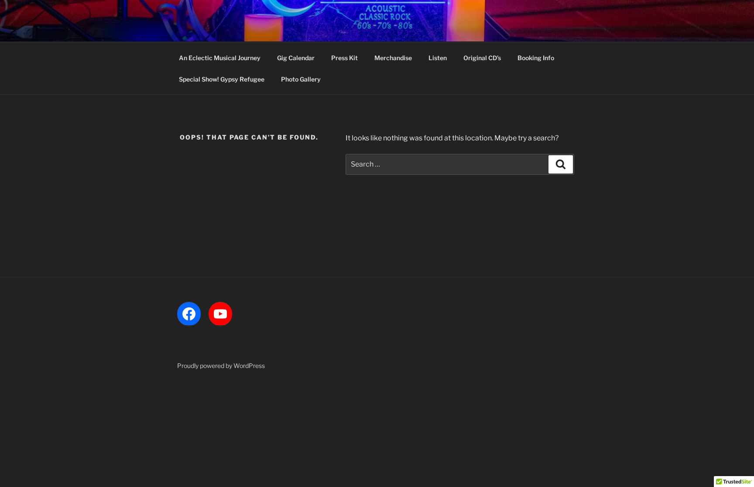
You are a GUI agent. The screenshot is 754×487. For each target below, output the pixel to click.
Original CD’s (482, 57)
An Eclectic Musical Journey (219, 57)
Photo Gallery (301, 79)
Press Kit (344, 57)
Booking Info (536, 57)
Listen (437, 57)
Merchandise (393, 57)
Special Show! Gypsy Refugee (221, 79)
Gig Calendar (296, 57)
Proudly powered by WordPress (221, 365)
